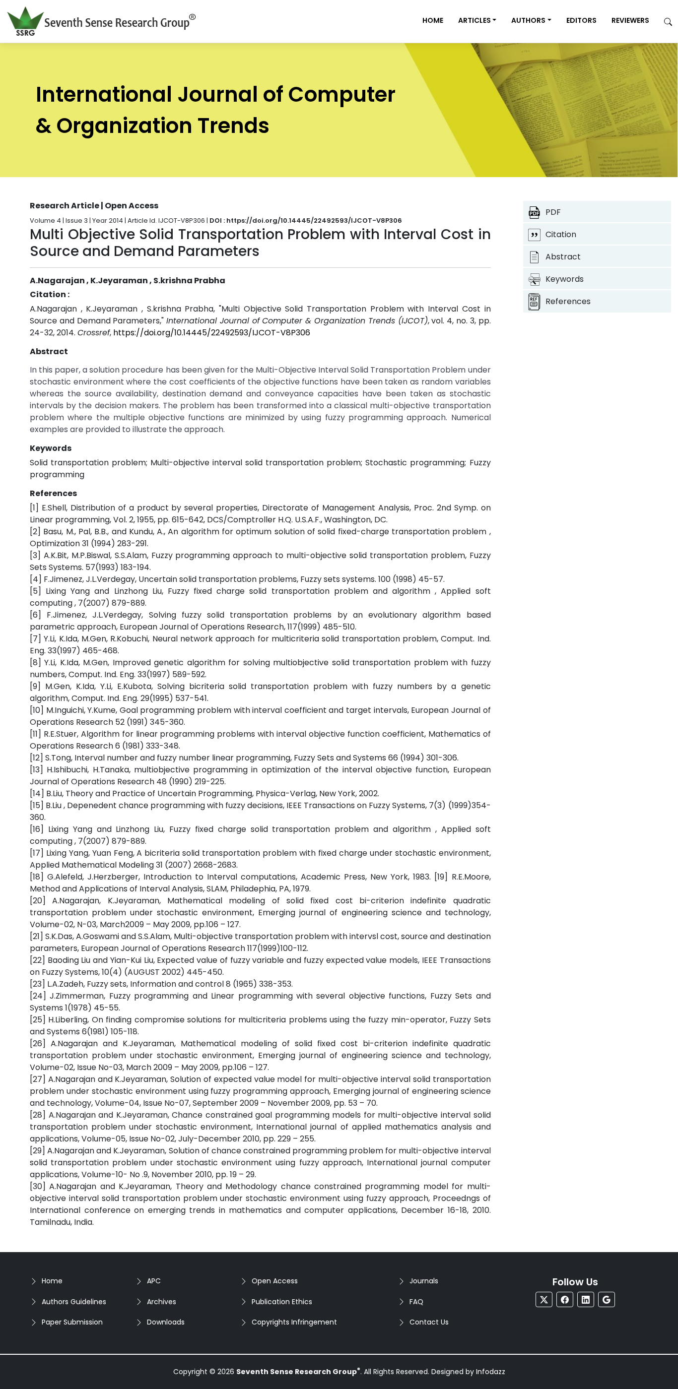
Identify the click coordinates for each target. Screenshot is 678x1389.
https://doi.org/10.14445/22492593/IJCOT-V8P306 (211, 332)
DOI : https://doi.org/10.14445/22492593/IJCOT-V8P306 (305, 220)
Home (432, 20)
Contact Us (429, 1322)
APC (154, 1281)
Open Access (275, 1281)
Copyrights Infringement (294, 1322)
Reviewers (630, 20)
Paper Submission (72, 1322)
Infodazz (490, 1372)
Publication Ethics (282, 1302)
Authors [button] (528, 20)
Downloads (166, 1322)
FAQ (416, 1302)
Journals (423, 1281)
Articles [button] (474, 20)
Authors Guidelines (74, 1302)
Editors (581, 20)
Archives (161, 1302)
